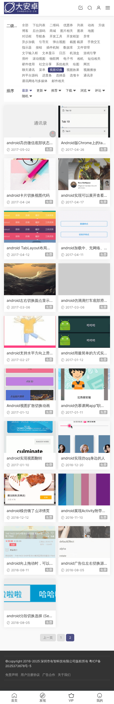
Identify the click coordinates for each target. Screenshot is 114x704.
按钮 (39, 47)
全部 (25, 25)
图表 (80, 31)
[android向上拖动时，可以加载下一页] (30, 542)
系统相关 (62, 64)
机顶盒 (74, 53)
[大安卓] (21, 8)
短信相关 (94, 59)
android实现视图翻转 (24, 458)
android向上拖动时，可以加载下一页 (28, 563)
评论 (98, 90)
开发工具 (56, 36)
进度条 (47, 75)
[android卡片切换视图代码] (30, 174)
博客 (25, 31)
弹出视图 (59, 42)
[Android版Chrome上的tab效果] (84, 122)
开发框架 (73, 36)
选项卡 (74, 75)
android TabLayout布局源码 (29, 248)
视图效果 (73, 70)
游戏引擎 (90, 53)
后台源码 (39, 31)
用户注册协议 (30, 675)
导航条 (40, 36)
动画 (91, 25)
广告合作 (48, 675)
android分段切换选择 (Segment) (29, 616)
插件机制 (52, 47)
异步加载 (28, 42)
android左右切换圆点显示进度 (28, 300)
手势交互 (93, 42)
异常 (87, 36)
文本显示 (48, 53)
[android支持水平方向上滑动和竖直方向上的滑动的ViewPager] (30, 332)
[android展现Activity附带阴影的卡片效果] (84, 489)
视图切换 (56, 70)
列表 (80, 25)
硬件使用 (28, 64)
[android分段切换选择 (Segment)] (30, 595)
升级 (101, 25)
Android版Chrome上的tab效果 (83, 142)
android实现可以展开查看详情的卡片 (82, 195)
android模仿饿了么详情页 (28, 510)
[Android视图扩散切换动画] (30, 384)
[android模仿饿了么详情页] (30, 489)
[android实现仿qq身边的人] (84, 437)
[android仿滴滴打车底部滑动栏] (84, 279)
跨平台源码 (30, 75)
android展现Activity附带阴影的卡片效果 (83, 510)
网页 (87, 64)
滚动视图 (39, 59)
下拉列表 (39, 25)
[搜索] (89, 7)
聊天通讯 (28, 70)
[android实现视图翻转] (30, 437)
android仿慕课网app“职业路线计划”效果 (82, 405)
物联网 (54, 59)
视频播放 (90, 70)
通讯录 (88, 75)
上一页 (48, 637)
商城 (53, 31)
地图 (91, 31)
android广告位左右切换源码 (82, 563)
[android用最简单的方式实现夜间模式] (84, 332)
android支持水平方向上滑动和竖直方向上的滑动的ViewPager (30, 353)
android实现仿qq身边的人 (83, 458)
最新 (25, 90)
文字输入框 (30, 53)
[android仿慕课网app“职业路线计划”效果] (84, 384)
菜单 (42, 70)
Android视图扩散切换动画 (28, 405)
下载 (69, 90)
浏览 (83, 90)
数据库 (68, 47)
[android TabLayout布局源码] (30, 227)
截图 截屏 (76, 42)
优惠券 (68, 25)
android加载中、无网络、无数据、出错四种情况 (82, 248)
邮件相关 (58, 81)
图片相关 (66, 31)
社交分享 (45, 64)
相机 (80, 59)
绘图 (76, 64)
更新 (40, 90)
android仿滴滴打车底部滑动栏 (82, 300)
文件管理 (83, 47)
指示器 (27, 47)
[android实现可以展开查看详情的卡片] (84, 174)
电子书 (68, 59)
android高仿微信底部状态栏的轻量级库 (28, 142)
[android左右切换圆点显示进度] (30, 279)
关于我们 (64, 675)
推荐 (54, 90)
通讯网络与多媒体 (34, 81)
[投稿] (80, 7)
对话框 (27, 36)
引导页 (44, 42)
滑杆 (25, 59)
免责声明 (11, 675)
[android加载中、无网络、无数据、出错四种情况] (84, 227)
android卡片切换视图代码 (28, 195)
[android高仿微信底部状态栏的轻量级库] (30, 122)
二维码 (54, 25)
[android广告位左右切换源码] (84, 542)
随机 (25, 96)
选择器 (60, 75)
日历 (62, 53)
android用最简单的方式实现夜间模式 (82, 353)
